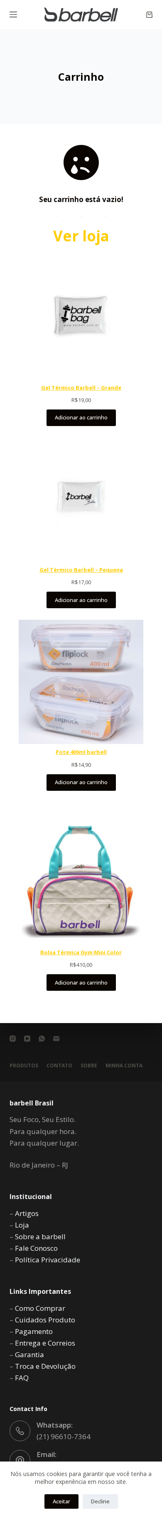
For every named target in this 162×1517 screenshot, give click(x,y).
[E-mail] (56, 1038)
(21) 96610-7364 (64, 1436)
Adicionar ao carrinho (81, 417)
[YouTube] (27, 1038)
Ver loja (81, 236)
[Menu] (13, 14)
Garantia (29, 1354)
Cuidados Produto (45, 1319)
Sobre (89, 1065)
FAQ (22, 1377)
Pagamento (34, 1331)
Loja (22, 1225)
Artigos (27, 1213)
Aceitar (61, 1501)
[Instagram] (13, 1038)
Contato (59, 1065)
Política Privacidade (47, 1259)
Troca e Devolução (45, 1366)
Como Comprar (40, 1308)
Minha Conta (124, 1065)
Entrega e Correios (45, 1343)
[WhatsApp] (42, 1038)
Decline (100, 1501)
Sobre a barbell (40, 1236)
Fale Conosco (36, 1248)
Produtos (24, 1065)
